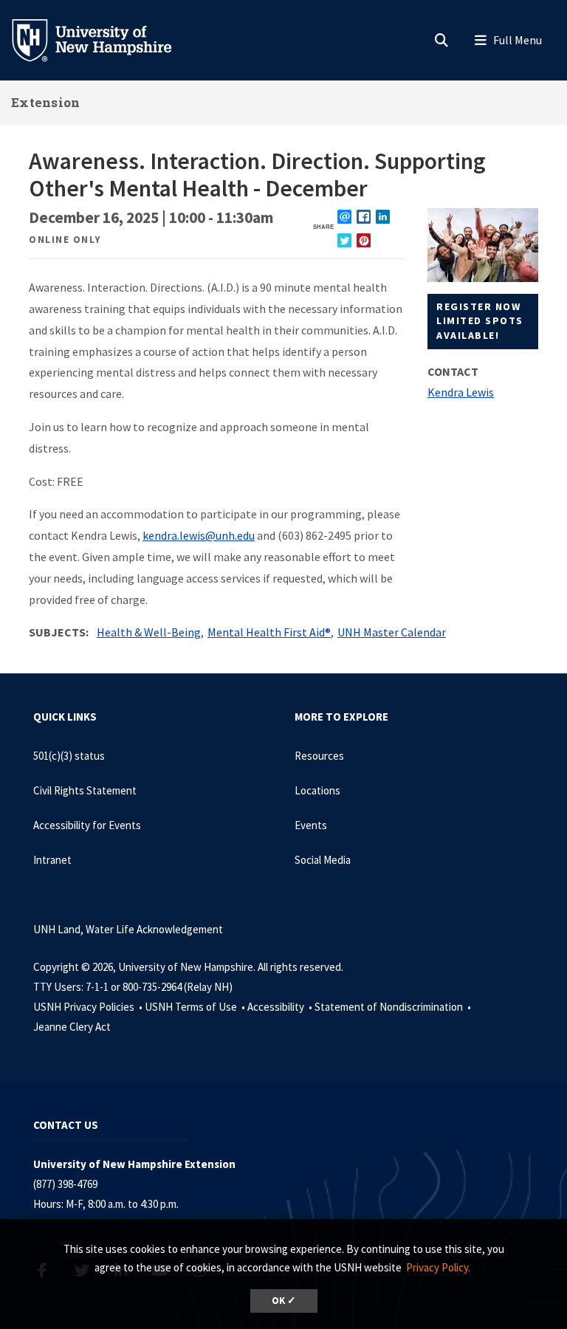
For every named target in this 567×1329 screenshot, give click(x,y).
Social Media (323, 860)
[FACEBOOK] (364, 217)
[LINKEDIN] (383, 217)
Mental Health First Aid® (269, 632)
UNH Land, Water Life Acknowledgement (128, 929)
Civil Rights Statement (85, 790)
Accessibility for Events (87, 825)
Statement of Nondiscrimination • (394, 1007)
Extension (45, 102)
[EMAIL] (344, 217)
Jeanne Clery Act (72, 1027)
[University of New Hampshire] (103, 39)
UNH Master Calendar (391, 632)
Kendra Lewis (460, 392)
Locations (317, 790)
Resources (319, 756)
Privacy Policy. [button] (438, 1267)
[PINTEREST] (364, 240)
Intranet (52, 860)
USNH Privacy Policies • (89, 1007)
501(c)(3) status (69, 756)
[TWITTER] (344, 240)
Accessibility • (281, 1007)
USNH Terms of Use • (196, 1007)
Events (311, 825)
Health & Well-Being (149, 632)
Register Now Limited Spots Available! (479, 321)
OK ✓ (284, 1300)
